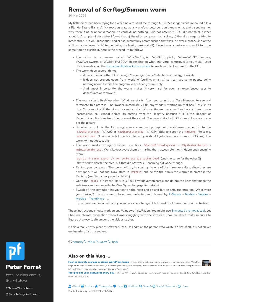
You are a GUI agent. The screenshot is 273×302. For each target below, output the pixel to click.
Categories (23, 294)
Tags (120, 286)
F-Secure (175, 194)
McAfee (81, 199)
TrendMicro (96, 199)
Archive (89, 286)
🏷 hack (113, 242)
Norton (190, 194)
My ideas (12, 288)
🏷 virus (89, 242)
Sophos (203, 194)
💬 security (75, 242)
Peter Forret (23, 267)
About (12, 294)
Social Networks (166, 286)
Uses (184, 286)
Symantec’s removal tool (188, 211)
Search (35, 294)
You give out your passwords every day (91, 272)
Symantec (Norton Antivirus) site (128, 66)
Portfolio (133, 286)
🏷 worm (101, 242)
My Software (25, 288)
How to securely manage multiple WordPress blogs (98, 262)
